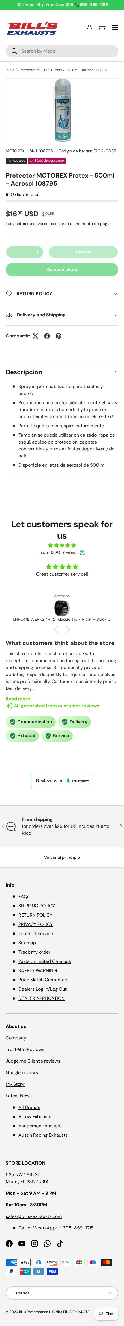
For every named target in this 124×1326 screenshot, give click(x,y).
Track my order (34, 952)
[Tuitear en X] (35, 336)
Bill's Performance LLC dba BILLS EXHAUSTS (54, 1312)
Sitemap (27, 943)
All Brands (29, 1107)
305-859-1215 (78, 1228)
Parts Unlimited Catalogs (44, 961)
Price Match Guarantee (42, 980)
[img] (62, 545)
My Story (15, 1084)
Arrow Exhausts (34, 1116)
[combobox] (62, 51)
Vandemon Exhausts (39, 1126)
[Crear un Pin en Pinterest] (58, 336)
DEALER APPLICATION (41, 998)
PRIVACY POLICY (35, 924)
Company (16, 1038)
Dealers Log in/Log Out (42, 989)
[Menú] (114, 27)
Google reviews (22, 1073)
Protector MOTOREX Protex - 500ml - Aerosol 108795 (63, 70)
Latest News (19, 1096)
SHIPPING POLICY (36, 906)
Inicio (10, 70)
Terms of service (35, 933)
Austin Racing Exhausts (43, 1135)
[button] (102, 27)
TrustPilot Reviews (25, 1049)
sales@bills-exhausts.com (34, 1216)
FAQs (23, 896)
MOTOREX (15, 151)
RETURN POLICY (35, 915)
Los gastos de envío (24, 223)
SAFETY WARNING (37, 970)
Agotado (83, 251)
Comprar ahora (62, 269)
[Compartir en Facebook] (47, 336)
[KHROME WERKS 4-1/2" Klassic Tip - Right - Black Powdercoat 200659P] (62, 608)
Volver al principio (62, 857)
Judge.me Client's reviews (33, 1061)
